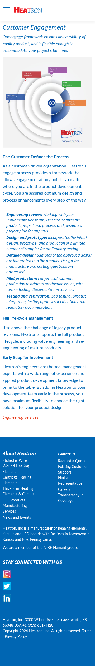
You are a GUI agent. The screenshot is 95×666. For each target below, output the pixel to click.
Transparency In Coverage (71, 498)
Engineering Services (20, 417)
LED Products (14, 500)
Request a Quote (72, 461)
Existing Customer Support (73, 469)
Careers (64, 490)
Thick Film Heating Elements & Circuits (18, 491)
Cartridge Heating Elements (17, 480)
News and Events (17, 518)
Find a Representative (70, 480)
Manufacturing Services (15, 508)
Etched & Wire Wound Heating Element (16, 466)
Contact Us (66, 454)
